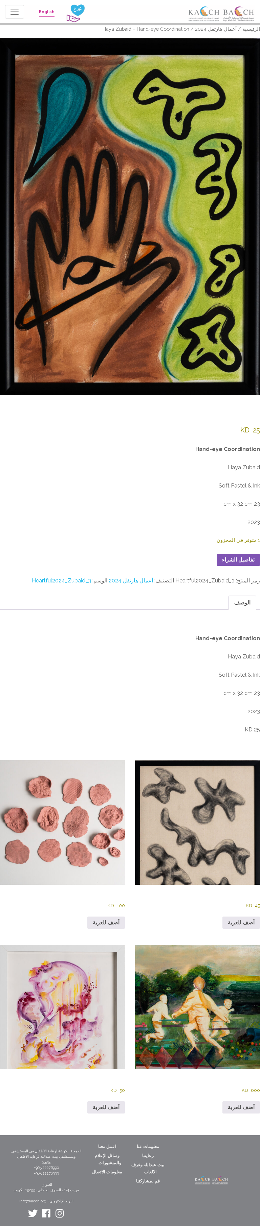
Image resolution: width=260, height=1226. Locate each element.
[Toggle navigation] (14, 12)
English (47, 11)
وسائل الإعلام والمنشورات (108, 1159)
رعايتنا (148, 1155)
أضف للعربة (241, 922)
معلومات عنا (148, 1146)
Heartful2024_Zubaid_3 (61, 580)
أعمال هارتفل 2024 (216, 29)
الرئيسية (251, 29)
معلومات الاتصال (107, 1171)
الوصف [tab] (242, 602)
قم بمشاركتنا (148, 1180)
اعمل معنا (107, 1146)
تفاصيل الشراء (238, 559)
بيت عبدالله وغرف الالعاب (148, 1168)
